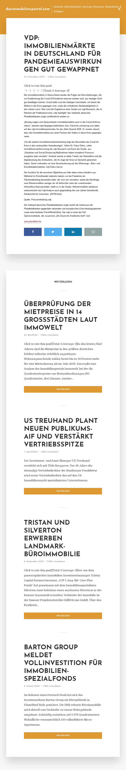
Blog (61, 9)
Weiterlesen (63, 389)
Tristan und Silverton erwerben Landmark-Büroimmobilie (52, 539)
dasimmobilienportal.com (28, 9)
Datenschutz (106, 9)
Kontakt (73, 9)
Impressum (88, 9)
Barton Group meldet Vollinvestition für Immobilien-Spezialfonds (63, 663)
